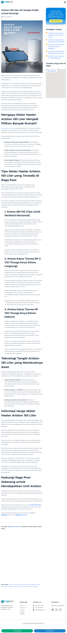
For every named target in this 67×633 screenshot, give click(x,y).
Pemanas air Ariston (7, 128)
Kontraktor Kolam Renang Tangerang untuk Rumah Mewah (56, 35)
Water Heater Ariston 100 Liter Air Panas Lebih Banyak (21, 586)
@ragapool (5, 515)
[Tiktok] (60, 609)
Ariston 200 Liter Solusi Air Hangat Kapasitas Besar (24, 584)
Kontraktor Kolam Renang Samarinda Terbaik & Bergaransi (56, 46)
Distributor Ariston (14, 526)
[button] (64, 2)
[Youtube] (52, 609)
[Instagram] (56, 609)
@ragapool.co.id (21, 515)
